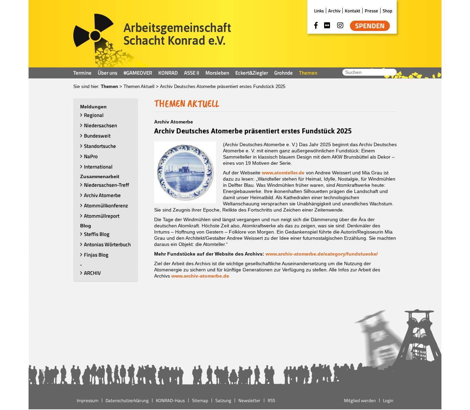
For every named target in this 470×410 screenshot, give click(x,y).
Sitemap (200, 400)
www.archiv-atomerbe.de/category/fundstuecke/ (322, 254)
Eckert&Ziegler (251, 73)
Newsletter (249, 400)
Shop (387, 10)
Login (388, 400)
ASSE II (191, 73)
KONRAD (168, 73)
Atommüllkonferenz (106, 205)
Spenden (370, 26)
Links (319, 10)
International (98, 167)
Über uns (107, 73)
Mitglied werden (360, 400)
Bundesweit (97, 136)
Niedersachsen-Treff (106, 185)
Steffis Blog (96, 234)
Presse (371, 10)
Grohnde (283, 73)
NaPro (91, 156)
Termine (82, 73)
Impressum (87, 400)
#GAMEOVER (138, 73)
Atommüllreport (101, 216)
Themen (308, 73)
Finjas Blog (96, 255)
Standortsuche (100, 146)
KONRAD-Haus (170, 400)
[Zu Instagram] (340, 25)
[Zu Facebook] (316, 25)
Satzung (223, 400)
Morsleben (217, 73)
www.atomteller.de (284, 172)
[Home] (152, 40)
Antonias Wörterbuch (107, 244)
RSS (271, 400)
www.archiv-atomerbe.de (200, 276)
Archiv (334, 10)
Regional (94, 115)
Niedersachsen (100, 125)
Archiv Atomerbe (102, 195)
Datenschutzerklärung (127, 400)
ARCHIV (92, 273)
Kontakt (352, 10)
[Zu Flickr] (327, 25)
